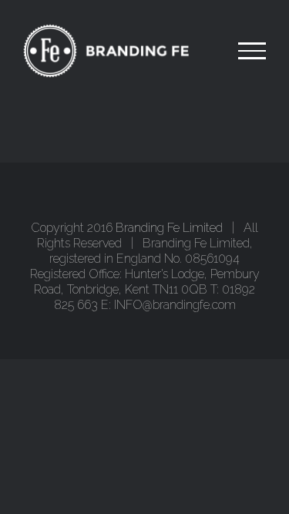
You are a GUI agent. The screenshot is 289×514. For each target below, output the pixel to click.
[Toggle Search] (199, 50)
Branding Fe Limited (169, 227)
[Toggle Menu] (252, 50)
